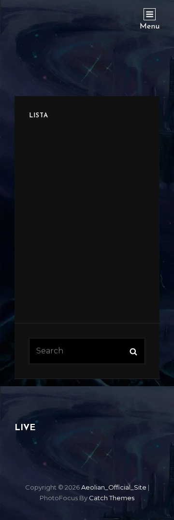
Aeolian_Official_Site (113, 487)
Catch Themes (111, 498)
